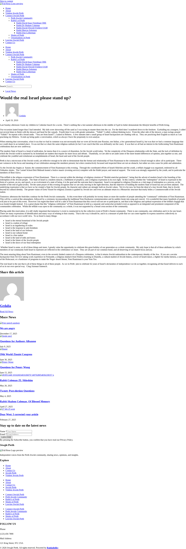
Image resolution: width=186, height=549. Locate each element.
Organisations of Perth (20, 38)
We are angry (7, 328)
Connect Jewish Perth (14, 15)
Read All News (6, 311)
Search (3, 86)
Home (8, 8)
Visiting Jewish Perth (14, 13)
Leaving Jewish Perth (14, 40)
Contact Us (10, 42)
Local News (10, 91)
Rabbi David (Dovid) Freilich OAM (32, 28)
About (8, 11)
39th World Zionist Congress (16, 354)
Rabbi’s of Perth (18, 20)
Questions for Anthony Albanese (18, 341)
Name (3, 431)
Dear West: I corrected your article (19, 414)
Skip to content (6, 1)
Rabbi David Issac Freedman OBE (31, 23)
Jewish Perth (10, 473)
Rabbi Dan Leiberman (26, 33)
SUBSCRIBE (6, 437)
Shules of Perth (17, 35)
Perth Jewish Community (22, 18)
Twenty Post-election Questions (17, 390)
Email (3, 434)
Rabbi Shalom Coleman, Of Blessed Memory (25, 401)
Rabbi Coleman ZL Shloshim (16, 380)
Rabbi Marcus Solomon (26, 30)
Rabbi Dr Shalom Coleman (28, 25)
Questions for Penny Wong (15, 367)
